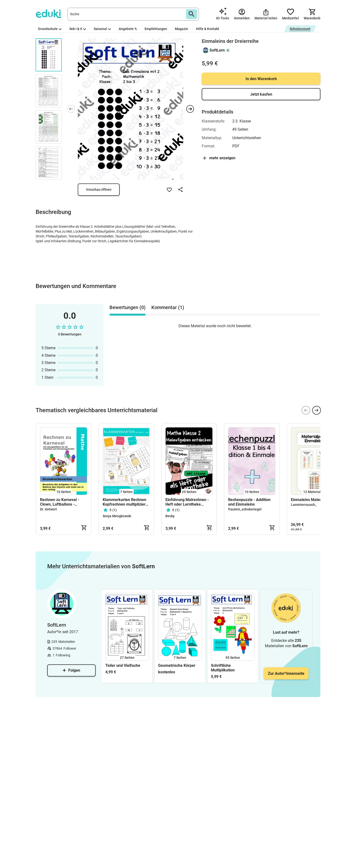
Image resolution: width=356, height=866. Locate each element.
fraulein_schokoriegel (245, 509)
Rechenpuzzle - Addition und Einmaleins (249, 502)
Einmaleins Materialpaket (313, 499)
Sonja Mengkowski (117, 516)
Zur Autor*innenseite (286, 673)
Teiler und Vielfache (122, 665)
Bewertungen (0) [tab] (127, 307)
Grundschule (48, 29)
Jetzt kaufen (261, 94)
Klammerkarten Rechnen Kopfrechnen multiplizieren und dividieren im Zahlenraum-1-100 (126, 502)
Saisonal (100, 29)
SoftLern (217, 50)
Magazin (181, 29)
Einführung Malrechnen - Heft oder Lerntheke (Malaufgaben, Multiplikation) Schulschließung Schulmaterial (187, 502)
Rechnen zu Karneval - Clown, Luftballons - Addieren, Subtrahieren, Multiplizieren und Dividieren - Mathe (61, 502)
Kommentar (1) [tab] (167, 307)
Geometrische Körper (176, 665)
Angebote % (128, 29)
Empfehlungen (156, 29)
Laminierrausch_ (304, 505)
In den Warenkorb (261, 78)
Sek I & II (75, 29)
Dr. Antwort (48, 509)
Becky (170, 516)
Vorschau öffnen (98, 189)
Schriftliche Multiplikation (223, 667)
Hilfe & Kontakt (207, 29)
